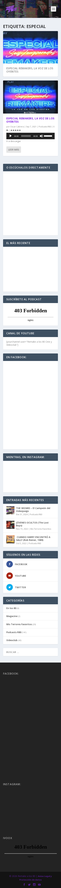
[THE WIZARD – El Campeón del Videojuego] (10, 510)
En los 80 (11, 608)
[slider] (48, 136)
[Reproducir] (10, 136)
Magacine (11, 616)
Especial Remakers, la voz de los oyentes (29, 70)
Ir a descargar (13, 141)
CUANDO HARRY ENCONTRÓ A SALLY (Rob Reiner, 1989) (33, 539)
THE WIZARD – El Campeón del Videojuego (33, 510)
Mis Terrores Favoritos (40, 529)
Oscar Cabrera (17, 126)
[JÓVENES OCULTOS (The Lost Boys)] (10, 525)
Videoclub (11, 640)
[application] (30, 136)
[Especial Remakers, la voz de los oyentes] (30, 97)
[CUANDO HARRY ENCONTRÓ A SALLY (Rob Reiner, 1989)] (10, 539)
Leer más (13, 149)
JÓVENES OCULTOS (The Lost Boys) (32, 524)
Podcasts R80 (45, 126)
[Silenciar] (41, 136)
